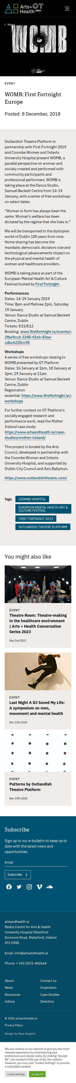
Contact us (48, 980)
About (9, 980)
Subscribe (14, 874)
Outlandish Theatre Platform (43, 527)
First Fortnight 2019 (36, 518)
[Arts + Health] (19, 8)
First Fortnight (47, 283)
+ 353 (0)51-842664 (26, 963)
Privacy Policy (14, 1025)
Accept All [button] (37, 1074)
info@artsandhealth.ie (26, 952)
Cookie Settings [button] (16, 1074)
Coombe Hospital (32, 499)
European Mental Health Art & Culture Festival (43, 508)
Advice (10, 1001)
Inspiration (48, 987)
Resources (12, 994)
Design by (20, 1033)
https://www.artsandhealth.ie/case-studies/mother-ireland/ (35, 434)
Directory (47, 1001)
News (9, 987)
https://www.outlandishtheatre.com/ (36, 477)
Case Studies (49, 994)
